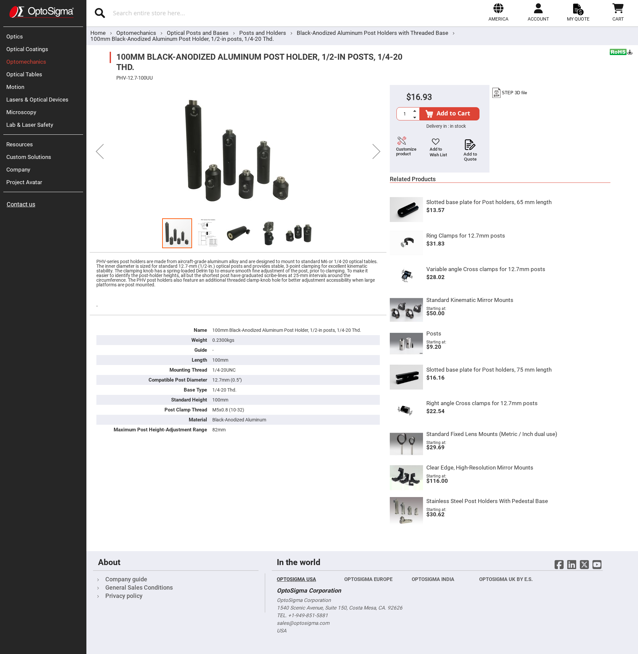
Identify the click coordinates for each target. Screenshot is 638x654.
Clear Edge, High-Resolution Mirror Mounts (479, 467)
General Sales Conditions (139, 587)
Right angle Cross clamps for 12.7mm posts (482, 403)
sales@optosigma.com (303, 623)
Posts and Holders (263, 33)
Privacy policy (124, 595)
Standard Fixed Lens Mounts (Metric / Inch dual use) (491, 434)
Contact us (21, 204)
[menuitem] (44, 36)
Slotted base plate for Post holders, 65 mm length (489, 202)
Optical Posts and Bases (198, 33)
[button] (498, 12)
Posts (433, 333)
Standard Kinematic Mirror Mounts (469, 300)
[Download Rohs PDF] (621, 52)
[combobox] (182, 13)
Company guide (126, 579)
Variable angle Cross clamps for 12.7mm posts (485, 269)
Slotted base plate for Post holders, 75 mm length (489, 369)
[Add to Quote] (470, 142)
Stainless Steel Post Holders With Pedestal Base (487, 501)
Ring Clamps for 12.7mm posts (465, 235)
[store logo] (41, 12)
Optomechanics (137, 33)
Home (98, 33)
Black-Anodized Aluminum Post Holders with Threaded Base (372, 33)
